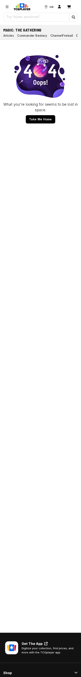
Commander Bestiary (32, 35)
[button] (73, 17)
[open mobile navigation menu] (7, 7)
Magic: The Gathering (22, 30)
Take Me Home (40, 119)
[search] (36, 16)
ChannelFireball (61, 35)
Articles (8, 35)
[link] (22, 6)
